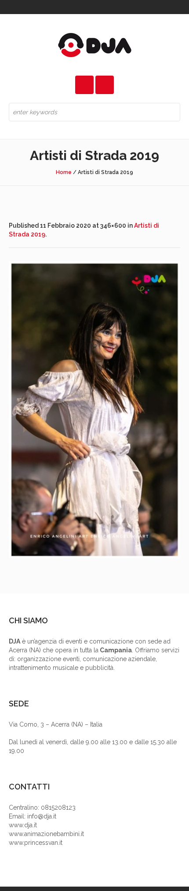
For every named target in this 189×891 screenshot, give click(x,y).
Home (64, 172)
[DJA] (94, 45)
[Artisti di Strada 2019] (94, 409)
